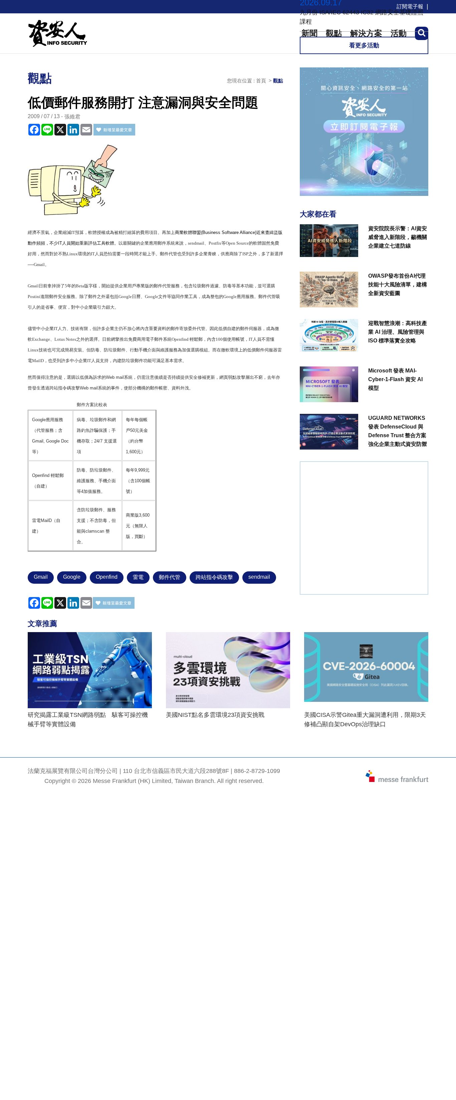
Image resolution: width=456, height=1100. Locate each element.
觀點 (278, 80)
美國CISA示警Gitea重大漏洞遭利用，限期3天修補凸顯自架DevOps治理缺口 (365, 720)
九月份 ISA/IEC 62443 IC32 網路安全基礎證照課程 (361, 17)
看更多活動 (364, 45)
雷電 (138, 577)
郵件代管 (169, 577)
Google (71, 577)
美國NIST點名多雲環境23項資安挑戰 (215, 715)
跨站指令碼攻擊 (214, 577)
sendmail (259, 577)
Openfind (107, 577)
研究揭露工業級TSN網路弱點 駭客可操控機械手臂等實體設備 (88, 720)
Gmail (41, 577)
